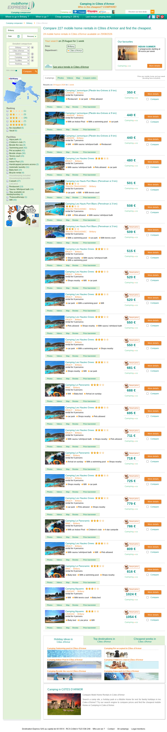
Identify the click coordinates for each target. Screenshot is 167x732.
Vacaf (11, 131)
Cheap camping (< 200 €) (67, 16)
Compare (27, 71)
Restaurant (14, 186)
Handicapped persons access (22, 164)
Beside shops (15, 153)
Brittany (29, 23)
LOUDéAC (70, 591)
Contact (111, 729)
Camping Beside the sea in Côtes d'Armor (66, 671)
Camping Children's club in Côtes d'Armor (123, 660)
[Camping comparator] (21, 5)
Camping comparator (14, 23)
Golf (11, 159)
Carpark (12, 181)
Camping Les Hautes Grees (79, 158)
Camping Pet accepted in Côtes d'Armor (123, 648)
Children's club (16, 142)
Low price (13, 184)
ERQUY (68, 161)
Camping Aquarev (74, 588)
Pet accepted (15, 150)
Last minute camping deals (98, 16)
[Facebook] (149, 16)
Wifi (11, 200)
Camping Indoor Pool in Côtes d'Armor (65, 660)
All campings (123, 729)
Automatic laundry (17, 167)
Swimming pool (16, 148)
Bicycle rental (15, 173)
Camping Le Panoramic (77, 385)
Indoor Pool (14, 161)
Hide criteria (10, 70)
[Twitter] (154, 16)
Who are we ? (99, 729)
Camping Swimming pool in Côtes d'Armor (66, 648)
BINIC (68, 387)
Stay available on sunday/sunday (16, 193)
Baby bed (13, 170)
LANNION (69, 93)
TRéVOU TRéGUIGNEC (76, 186)
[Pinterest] (163, 16)
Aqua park (13, 139)
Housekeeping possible (19, 178)
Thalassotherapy (16, 197)
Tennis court (14, 156)
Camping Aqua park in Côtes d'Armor (121, 671)
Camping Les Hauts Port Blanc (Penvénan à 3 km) (91, 181)
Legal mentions (138, 729)
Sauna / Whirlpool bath (19, 189)
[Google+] (158, 16)
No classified (15, 128)
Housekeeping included (19, 175)
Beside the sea (16, 145)
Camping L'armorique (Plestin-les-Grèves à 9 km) (91, 90)
